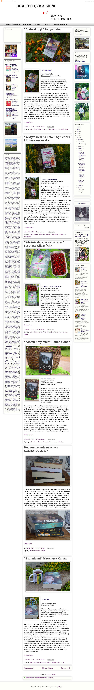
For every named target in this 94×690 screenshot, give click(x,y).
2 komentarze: (40, 659)
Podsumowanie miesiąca (37, 550)
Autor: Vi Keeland (8, 330)
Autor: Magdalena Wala (10, 273)
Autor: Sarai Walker (10, 322)
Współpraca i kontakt (61, 24)
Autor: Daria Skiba (9, 207)
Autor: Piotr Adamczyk (10, 303)
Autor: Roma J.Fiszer (15, 313)
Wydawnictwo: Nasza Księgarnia (11, 381)
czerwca (80, 185)
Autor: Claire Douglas (10, 203)
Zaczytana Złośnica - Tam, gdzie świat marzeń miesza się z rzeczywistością (11, 110)
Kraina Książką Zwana (12, 99)
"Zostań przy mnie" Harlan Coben (47, 342)
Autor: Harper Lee (16, 222)
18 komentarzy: (40, 232)
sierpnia (80, 148)
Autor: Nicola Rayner (9, 297)
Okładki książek (13, 343)
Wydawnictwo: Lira (10, 373)
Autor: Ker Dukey (16, 257)
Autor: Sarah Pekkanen (15, 321)
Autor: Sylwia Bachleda (15, 325)
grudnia (80, 139)
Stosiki (6, 349)
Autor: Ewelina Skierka (10, 214)
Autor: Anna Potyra (11, 184)
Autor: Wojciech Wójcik (11, 335)
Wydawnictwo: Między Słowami (12, 377)
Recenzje (47, 24)
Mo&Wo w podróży (79, 34)
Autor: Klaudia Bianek (10, 261)
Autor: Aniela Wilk (14, 177)
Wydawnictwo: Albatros (56, 442)
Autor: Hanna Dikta (14, 219)
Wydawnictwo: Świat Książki (12, 394)
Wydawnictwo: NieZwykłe (11, 382)
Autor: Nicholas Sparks (12, 296)
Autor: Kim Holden (14, 260)
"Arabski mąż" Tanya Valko (42, 29)
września (80, 146)
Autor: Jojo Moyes (10, 238)
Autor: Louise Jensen (10, 270)
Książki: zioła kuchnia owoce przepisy (18, 24)
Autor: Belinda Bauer (15, 196)
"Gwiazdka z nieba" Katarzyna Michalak (85, 330)
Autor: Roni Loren (9, 315)
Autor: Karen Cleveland (11, 246)
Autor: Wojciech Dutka (15, 333)
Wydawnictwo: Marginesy (11, 376)
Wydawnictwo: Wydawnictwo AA (12, 400)
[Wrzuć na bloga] (49, 127)
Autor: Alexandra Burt (14, 172)
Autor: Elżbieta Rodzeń (10, 209)
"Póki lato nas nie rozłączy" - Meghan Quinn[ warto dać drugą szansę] (15, 69)
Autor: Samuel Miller (14, 317)
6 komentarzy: (40, 329)
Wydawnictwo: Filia (15, 367)
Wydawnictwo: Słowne (11, 392)
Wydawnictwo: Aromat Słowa (11, 356)
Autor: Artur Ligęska (14, 188)
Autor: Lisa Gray (14, 268)
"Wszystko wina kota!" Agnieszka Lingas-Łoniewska (47, 138)
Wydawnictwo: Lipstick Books (11, 372)
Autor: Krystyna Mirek (15, 263)
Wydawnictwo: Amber (10, 354)
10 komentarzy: (40, 439)
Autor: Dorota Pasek (13, 208)
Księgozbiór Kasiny (11, 84)
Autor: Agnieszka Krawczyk (12, 163)
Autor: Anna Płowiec (16, 183)
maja (79, 187)
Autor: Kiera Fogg (9, 258)
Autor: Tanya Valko (35, 129)
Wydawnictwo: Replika (11, 391)
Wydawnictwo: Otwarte (12, 386)
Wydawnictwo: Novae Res (12, 383)
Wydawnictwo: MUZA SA (11, 380)
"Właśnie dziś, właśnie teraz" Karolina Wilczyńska (44, 244)
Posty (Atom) (51, 674)
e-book (16, 340)
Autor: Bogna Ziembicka (10, 198)
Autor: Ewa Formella (13, 213)
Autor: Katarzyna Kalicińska (11, 251)
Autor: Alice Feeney (9, 173)
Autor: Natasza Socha (15, 295)
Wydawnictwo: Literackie (11, 375)
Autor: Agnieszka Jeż (15, 162)
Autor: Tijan (15, 328)
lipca (79, 150)
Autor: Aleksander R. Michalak (11, 169)
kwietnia (80, 189)
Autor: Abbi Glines (14, 157)
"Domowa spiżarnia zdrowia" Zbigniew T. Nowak (83, 317)
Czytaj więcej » (28, 122)
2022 (78, 127)
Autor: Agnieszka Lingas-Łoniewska (40, 234)
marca (79, 192)
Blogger (60, 687)
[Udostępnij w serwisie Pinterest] (53, 127)
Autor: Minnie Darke (16, 288)
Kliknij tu (59, 614)
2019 (78, 133)
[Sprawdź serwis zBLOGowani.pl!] (82, 203)
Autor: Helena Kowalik (10, 223)
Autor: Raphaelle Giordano (12, 307)
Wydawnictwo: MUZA (12, 378)
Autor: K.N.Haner (16, 245)
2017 (78, 137)
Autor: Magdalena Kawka (15, 272)
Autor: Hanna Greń (9, 221)
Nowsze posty (29, 668)
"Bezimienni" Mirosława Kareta (45, 558)
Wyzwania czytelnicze (13, 410)
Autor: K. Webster (9, 243)
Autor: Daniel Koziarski (13, 205)
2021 (78, 129)
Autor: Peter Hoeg (16, 302)
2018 (78, 135)
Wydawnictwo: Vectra (12, 395)
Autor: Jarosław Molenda (13, 230)
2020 (78, 131)
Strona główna (47, 668)
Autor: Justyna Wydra (14, 242)
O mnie (37, 24)
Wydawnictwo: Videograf (11, 396)
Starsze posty (66, 668)
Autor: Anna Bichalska (10, 178)
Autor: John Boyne (16, 237)
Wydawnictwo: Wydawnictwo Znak (12, 405)
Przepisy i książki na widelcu (11, 76)
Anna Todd (7, 157)
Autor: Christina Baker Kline (11, 202)
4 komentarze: (40, 126)
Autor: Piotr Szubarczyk (15, 306)
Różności (16, 348)
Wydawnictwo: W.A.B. (11, 398)
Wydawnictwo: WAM (58, 662)
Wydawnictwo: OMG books (13, 385)
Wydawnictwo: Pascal (10, 387)
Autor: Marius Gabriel (10, 285)
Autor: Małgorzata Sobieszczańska (12, 282)
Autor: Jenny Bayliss (9, 231)
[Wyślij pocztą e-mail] (48, 127)
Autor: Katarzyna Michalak (10, 252)
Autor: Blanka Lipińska (12, 197)
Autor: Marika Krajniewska (12, 283)
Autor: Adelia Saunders (10, 158)
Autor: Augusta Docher (10, 189)
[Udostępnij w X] (50, 127)
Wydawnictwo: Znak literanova (13, 406)
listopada (80, 141)
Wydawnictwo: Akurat (10, 352)
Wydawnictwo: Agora (10, 351)
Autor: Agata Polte (8, 160)
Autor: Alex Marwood (9, 171)
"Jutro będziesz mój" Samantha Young (81, 235)
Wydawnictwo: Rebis (12, 390)
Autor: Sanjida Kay (8, 318)
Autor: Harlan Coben (36, 442)
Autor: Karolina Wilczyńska (38, 332)
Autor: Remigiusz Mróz (11, 308)
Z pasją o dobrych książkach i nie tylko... (12, 65)
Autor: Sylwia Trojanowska (12, 326)
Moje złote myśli (13, 342)
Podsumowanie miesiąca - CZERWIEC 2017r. (42, 449)
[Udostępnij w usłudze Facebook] (52, 127)
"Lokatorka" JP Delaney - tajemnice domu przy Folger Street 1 (15, 115)
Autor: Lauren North (10, 265)
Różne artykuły (8, 348)
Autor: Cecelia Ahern (14, 200)
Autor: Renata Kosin (9, 310)
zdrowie (6, 412)
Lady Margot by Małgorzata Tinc (10, 94)
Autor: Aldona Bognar (14, 168)
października (81, 144)
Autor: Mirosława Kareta (37, 662)
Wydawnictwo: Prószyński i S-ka (58, 129)
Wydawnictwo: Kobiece (11, 371)
